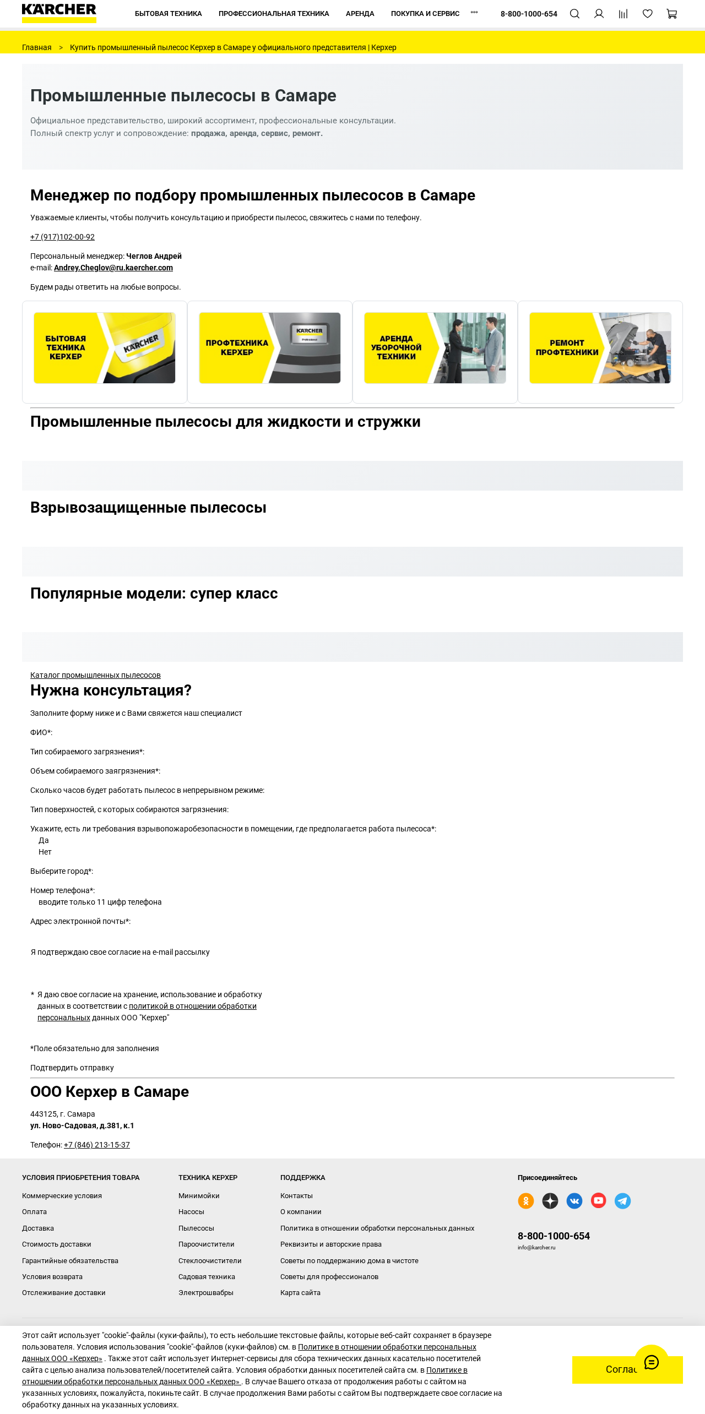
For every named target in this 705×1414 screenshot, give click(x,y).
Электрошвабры (206, 1292)
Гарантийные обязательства (70, 1261)
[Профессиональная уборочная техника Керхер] (270, 352)
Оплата (34, 1212)
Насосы (191, 1212)
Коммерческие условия (62, 1196)
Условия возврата (52, 1276)
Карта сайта (300, 1292)
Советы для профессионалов (329, 1276)
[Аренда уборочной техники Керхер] (435, 352)
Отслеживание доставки (64, 1292)
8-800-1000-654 (554, 1236)
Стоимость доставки (56, 1244)
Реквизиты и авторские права (331, 1244)
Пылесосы (196, 1228)
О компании (301, 1212)
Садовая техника (206, 1276)
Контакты (296, 1196)
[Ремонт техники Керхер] (600, 352)
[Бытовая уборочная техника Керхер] (105, 352)
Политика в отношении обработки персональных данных (377, 1228)
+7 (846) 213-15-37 (97, 1144)
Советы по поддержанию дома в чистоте (349, 1261)
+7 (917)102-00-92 (62, 236)
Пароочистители (206, 1244)
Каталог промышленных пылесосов (95, 675)
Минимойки (199, 1196)
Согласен (627, 1369)
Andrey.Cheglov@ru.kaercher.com (113, 267)
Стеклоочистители (210, 1261)
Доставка (38, 1228)
